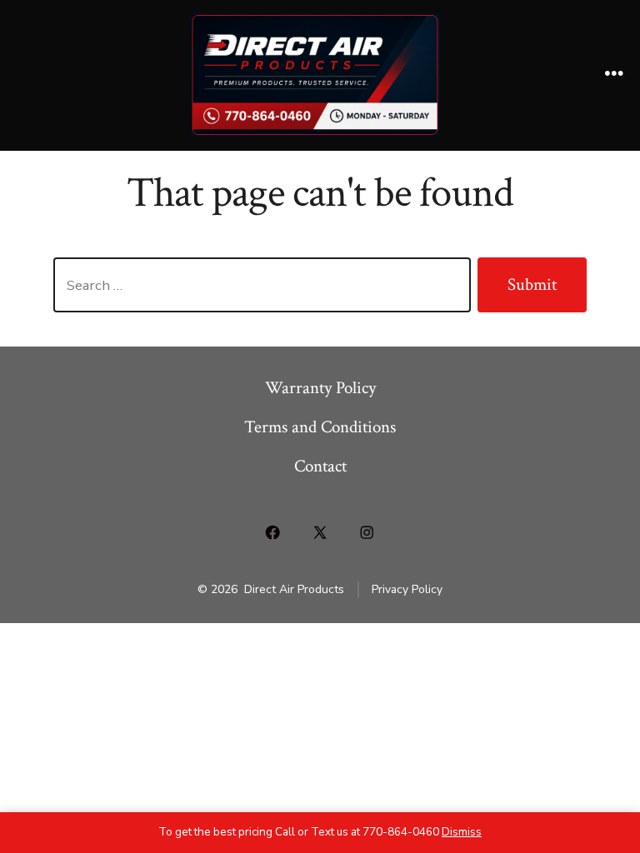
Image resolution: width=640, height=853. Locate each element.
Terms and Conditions (320, 427)
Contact (320, 466)
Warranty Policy (320, 388)
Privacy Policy (407, 589)
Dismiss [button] (462, 832)
